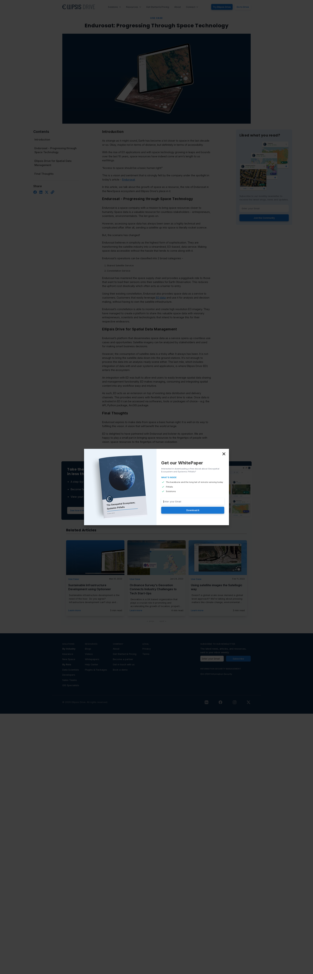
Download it (192, 510)
